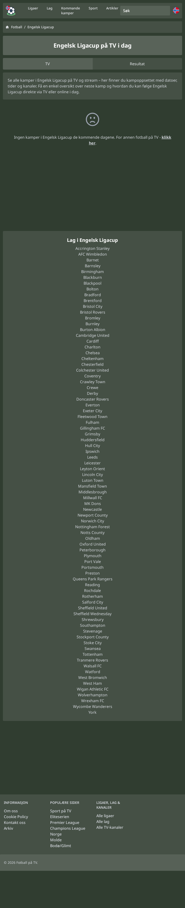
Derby (92, 393)
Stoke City (93, 642)
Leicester (92, 463)
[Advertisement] (92, 194)
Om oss (11, 811)
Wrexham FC (92, 700)
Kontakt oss (15, 822)
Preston (92, 573)
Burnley (92, 323)
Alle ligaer (105, 815)
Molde (56, 840)
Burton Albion (92, 329)
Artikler (112, 8)
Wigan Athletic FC (92, 689)
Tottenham (93, 654)
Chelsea (93, 352)
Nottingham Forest (92, 526)
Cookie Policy (16, 816)
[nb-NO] (10, 10)
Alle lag (102, 821)
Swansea (93, 648)
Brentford (93, 300)
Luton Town (92, 480)
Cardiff (92, 341)
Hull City (92, 445)
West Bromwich (92, 677)
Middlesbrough (93, 492)
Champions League (67, 828)
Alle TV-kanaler (109, 827)
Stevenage (92, 631)
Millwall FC (92, 497)
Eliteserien (59, 816)
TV (47, 63)
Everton (93, 405)
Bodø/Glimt (60, 845)
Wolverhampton (92, 695)
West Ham (92, 683)
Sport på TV (60, 811)
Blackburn (92, 277)
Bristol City (92, 306)
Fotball (16, 27)
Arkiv (8, 828)
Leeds (92, 457)
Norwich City (92, 521)
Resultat (137, 63)
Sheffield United (92, 608)
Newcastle (92, 509)
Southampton (92, 625)
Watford (92, 671)
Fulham (92, 422)
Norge (56, 834)
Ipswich (92, 451)
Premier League (64, 822)
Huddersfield (93, 439)
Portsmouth (92, 567)
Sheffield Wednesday (92, 613)
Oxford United (92, 544)
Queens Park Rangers (92, 579)
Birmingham (92, 271)
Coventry (92, 376)
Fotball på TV (26, 862)
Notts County (92, 532)
